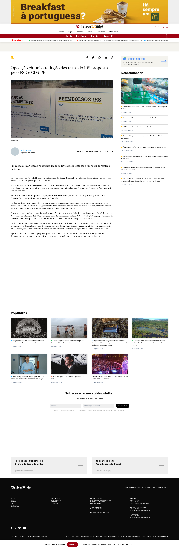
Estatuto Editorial (56, 500)
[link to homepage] (89, 27)
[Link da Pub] (89, 12)
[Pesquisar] (166, 36)
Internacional (114, 32)
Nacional (101, 32)
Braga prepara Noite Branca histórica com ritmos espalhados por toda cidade (29, 320)
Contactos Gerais (96, 498)
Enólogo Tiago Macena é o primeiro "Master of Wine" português (143, 137)
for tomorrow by (160, 536)
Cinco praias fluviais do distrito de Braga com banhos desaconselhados (145, 40)
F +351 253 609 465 (96, 509)
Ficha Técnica (55, 498)
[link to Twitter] (19, 528)
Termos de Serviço (111, 410)
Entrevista (95, 36)
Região (70, 32)
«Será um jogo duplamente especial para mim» (68, 356)
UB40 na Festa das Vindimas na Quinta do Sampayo (143, 127)
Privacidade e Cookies (72, 536)
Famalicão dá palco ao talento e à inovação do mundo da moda (26, 40)
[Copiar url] (112, 57)
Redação (133, 498)
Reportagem (81, 36)
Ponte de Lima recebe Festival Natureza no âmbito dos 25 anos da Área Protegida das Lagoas (150, 321)
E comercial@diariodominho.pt (100, 512)
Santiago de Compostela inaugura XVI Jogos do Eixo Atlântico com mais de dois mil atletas (84, 40)
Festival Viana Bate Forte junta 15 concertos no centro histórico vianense (108, 356)
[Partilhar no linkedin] (106, 57)
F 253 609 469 (134, 502)
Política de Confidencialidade (130, 536)
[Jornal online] (21, 28)
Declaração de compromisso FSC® (107, 536)
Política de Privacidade (95, 410)
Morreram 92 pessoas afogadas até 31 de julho (141, 118)
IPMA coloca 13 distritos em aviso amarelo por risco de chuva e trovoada (144, 157)
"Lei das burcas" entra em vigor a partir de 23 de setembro (141, 148)
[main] (89, 264)
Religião (91, 32)
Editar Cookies (146, 536)
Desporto (81, 32)
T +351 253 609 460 (96, 507)
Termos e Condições (87, 536)
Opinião (69, 36)
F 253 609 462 (134, 509)
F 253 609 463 (134, 516)
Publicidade (54, 503)
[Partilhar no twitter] (93, 57)
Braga (61, 32)
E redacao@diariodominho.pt (139, 503)
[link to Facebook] (11, 528)
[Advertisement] (89, 275)
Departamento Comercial (138, 507)
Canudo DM (109, 36)
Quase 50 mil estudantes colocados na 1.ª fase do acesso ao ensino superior (142, 168)
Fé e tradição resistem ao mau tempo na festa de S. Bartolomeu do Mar (68, 320)
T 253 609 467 (134, 500)
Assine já (72, 544)
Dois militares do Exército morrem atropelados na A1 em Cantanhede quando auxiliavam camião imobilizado (143, 181)
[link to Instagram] (15, 528)
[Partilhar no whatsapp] (100, 57)
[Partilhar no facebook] (87, 57)
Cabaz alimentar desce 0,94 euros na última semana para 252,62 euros (143, 80)
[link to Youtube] (24, 528)
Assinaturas (54, 502)
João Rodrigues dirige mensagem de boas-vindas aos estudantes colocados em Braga (28, 357)
